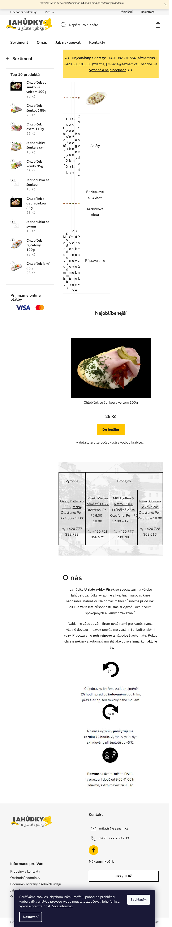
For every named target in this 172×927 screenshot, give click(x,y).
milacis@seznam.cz (113, 828)
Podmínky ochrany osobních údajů (35, 884)
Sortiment (22, 59)
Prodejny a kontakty (25, 871)
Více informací (62, 906)
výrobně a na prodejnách (107, 70)
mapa (77, 507)
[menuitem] (19, 42)
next (155, 395)
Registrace (147, 12)
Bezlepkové (95, 192)
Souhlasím (138, 899)
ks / (124, 876)
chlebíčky (95, 197)
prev (66, 395)
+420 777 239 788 (114, 838)
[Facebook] (93, 850)
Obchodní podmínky (23, 12)
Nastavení (30, 917)
